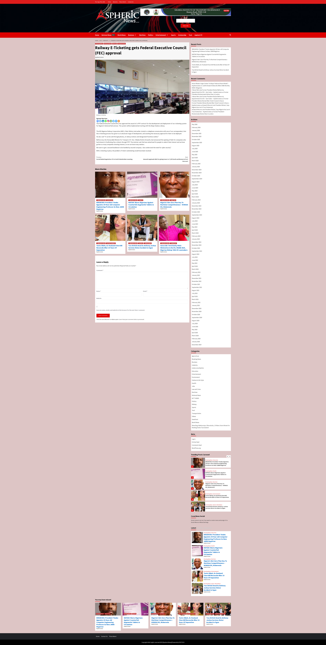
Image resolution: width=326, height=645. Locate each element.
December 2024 (196, 170)
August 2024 (195, 182)
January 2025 (196, 167)
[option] (211, 463)
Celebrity (195, 365)
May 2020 (194, 329)
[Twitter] (100, 121)
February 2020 (196, 339)
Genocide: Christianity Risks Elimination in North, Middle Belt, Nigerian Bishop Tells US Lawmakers (174, 247)
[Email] (111, 121)
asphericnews (99, 57)
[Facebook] (98, 121)
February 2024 (196, 200)
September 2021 (197, 287)
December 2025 (196, 133)
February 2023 (196, 236)
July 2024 (195, 185)
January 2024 (196, 203)
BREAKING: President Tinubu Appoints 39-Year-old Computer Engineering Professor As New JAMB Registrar (110, 205)
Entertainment (161, 35)
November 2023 (196, 209)
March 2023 (195, 233)
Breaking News (99, 43)
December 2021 (196, 278)
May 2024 (194, 191)
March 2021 (195, 299)
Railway (114, 43)
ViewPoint (173, 243)
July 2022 (195, 257)
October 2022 (196, 248)
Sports (173, 35)
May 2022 (194, 263)
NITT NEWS (195, 398)
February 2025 (196, 164)
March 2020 (195, 336)
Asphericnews (99, 211)
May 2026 (194, 124)
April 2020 (195, 333)
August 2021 (195, 290)
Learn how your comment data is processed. (131, 319)
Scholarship (182, 35)
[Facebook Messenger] (116, 121)
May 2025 (194, 155)
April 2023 (195, 230)
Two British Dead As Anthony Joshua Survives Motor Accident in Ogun (142, 246)
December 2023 (196, 206)
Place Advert (122, 2)
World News (122, 35)
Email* (186, 18)
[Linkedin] (103, 121)
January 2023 (196, 239)
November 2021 (196, 281)
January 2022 (196, 275)
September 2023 (197, 215)
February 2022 (196, 272)
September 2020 (197, 317)
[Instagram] (108, 121)
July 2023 (195, 221)
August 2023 (195, 218)
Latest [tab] (193, 528)
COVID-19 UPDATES (198, 368)
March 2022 (195, 269)
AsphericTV (198, 35)
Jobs (193, 386)
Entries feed (195, 442)
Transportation (121, 43)
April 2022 (195, 266)
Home (109, 2)
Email (145, 291)
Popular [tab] (200, 528)
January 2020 (196, 342)
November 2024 (196, 173)
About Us (115, 2)
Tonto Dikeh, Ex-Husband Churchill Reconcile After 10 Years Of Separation (109, 247)
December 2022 (196, 242)
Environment (196, 377)
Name (98, 291)
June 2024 (195, 188)
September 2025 (197, 142)
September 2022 (197, 251)
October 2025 (196, 139)
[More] (119, 121)
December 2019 (196, 345)
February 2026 (196, 127)
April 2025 (195, 158)
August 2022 (195, 254)
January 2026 (196, 130)
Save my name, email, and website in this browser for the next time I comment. (120, 310)
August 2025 (195, 146)
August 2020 (195, 320)
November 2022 (196, 245)
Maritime (142, 35)
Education (110, 200)
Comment (99, 270)
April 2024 (195, 194)
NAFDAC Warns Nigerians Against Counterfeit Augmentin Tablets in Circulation (141, 204)
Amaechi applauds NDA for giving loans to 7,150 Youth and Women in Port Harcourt (165, 159)
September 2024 (197, 179)
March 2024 (195, 197)
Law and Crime (196, 389)
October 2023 (196, 212)
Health (141, 200)
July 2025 (195, 148)
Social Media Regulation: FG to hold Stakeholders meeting (114, 158)
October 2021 (196, 284)
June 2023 (195, 224)
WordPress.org (196, 448)
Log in (193, 439)
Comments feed (197, 445)
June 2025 (195, 152)
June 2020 (195, 327)
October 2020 (196, 314)
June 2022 (195, 260)
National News (108, 35)
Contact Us (130, 2)
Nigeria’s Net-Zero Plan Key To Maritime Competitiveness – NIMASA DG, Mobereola (174, 204)
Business (131, 35)
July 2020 (195, 323)
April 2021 (195, 296)
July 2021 (195, 293)
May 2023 (194, 227)
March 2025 (195, 161)
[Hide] (0, 13)
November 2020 (196, 311)
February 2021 (196, 302)
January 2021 (196, 305)
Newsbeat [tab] (208, 528)
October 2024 (196, 176)
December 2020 (196, 308)
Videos (194, 416)
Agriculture (195, 356)
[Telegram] (113, 121)
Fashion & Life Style (198, 380)
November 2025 (196, 136)
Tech (190, 35)
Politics (150, 35)
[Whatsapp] (105, 121)
